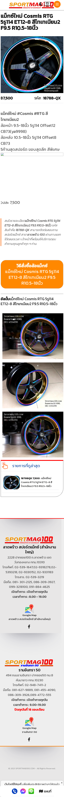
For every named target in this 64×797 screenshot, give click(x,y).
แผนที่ (47, 791)
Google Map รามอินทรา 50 (29, 730)
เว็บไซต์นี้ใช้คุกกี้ (12, 784)
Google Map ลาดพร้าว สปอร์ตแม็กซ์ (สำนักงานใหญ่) (30, 617)
